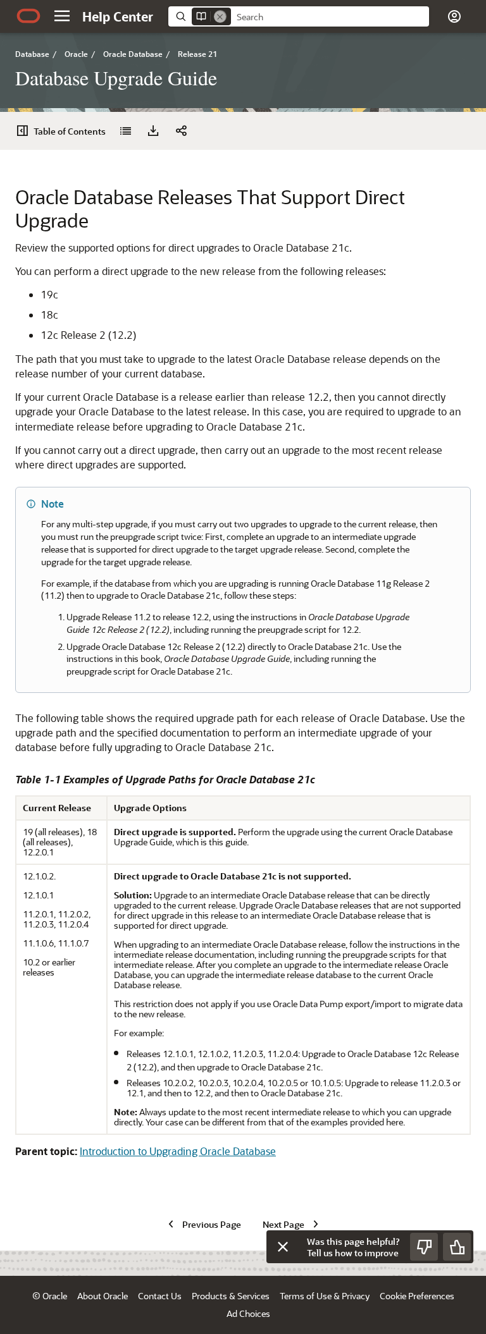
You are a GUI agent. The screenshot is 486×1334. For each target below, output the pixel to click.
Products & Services (231, 1295)
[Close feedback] (283, 1247)
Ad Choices (248, 1313)
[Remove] (220, 16)
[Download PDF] (153, 130)
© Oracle (49, 1295)
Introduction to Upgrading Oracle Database (178, 1151)
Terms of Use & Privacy (325, 1295)
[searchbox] (330, 17)
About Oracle (102, 1295)
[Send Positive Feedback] (457, 1247)
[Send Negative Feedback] (424, 1247)
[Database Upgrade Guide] (125, 130)
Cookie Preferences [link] (417, 1295)
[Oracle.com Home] (28, 16)
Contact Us (160, 1295)
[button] (62, 16)
